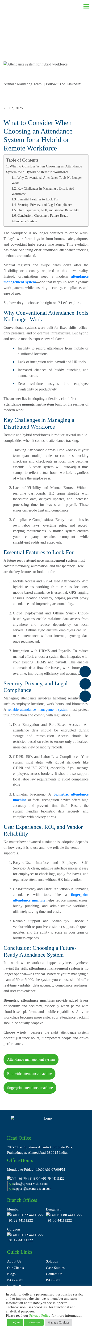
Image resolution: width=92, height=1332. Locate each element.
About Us (14, 1261)
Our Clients (15, 1268)
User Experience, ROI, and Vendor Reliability (48, 210)
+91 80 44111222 (59, 1220)
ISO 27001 (15, 1280)
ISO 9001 (53, 1280)
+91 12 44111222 (20, 1240)
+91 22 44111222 (20, 1220)
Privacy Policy (39, 1315)
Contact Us (54, 1274)
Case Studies (55, 1268)
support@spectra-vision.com (32, 1188)
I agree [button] (15, 1322)
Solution (52, 1261)
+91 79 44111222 (52, 1178)
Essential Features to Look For (38, 199)
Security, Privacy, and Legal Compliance (44, 205)
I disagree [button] (33, 1322)
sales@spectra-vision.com (30, 1184)
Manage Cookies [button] (58, 1322)
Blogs (11, 1274)
